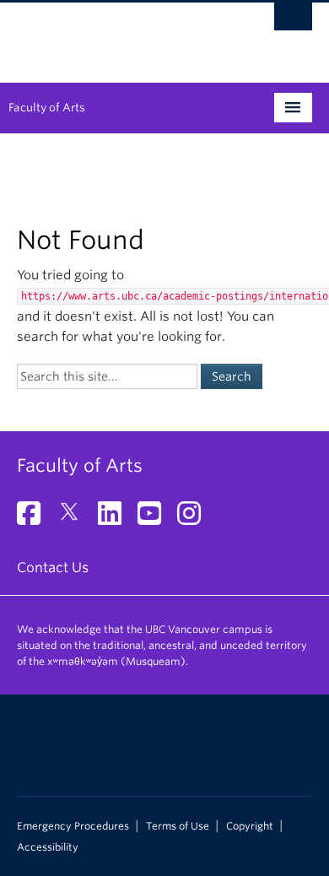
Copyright (249, 826)
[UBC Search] (293, 21)
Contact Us (53, 568)
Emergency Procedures (73, 826)
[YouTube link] (156, 519)
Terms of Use (177, 826)
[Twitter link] (75, 519)
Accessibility (47, 847)
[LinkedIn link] (116, 519)
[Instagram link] (195, 519)
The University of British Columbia (120, 35)
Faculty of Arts (46, 107)
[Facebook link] (35, 519)
